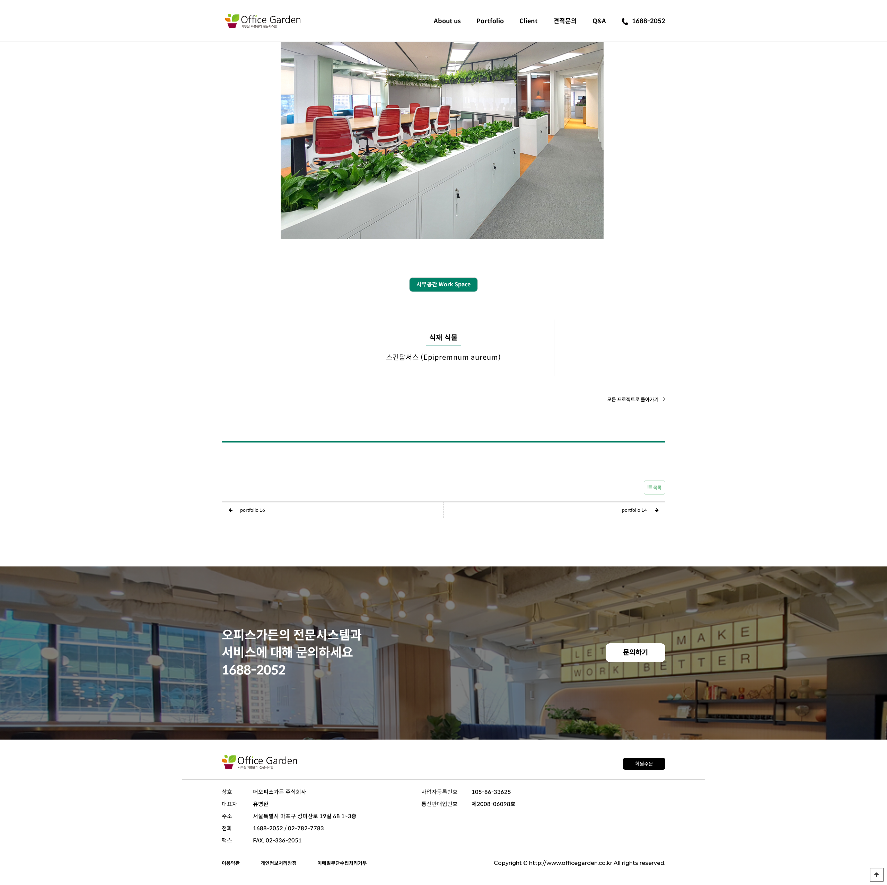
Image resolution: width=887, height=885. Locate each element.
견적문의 (565, 21)
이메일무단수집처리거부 (342, 863)
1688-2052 (648, 21)
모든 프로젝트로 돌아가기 (633, 399)
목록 (656, 488)
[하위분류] (447, 20)
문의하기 (635, 652)
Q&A (599, 21)
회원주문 (644, 764)
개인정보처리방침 (279, 863)
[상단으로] (877, 875)
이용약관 (231, 863)
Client (528, 21)
